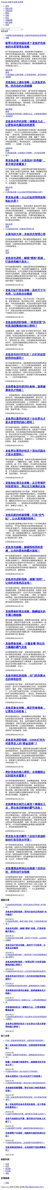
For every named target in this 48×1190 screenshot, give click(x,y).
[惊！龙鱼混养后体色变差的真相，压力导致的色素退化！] (26, 1099)
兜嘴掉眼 (9, 20)
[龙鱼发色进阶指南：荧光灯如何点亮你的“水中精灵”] (26, 907)
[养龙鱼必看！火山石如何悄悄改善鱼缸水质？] (24, 192)
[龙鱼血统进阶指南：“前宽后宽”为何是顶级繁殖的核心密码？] (26, 957)
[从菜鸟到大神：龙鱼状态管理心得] (19, 229)
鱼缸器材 (9, 22)
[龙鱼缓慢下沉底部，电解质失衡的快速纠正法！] (25, 1128)
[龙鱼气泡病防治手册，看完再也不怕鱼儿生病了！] (25, 1114)
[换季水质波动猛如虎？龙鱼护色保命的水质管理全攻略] (26, 38)
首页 (7, 6)
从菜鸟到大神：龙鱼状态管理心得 (25, 234)
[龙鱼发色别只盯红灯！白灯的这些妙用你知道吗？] (25, 971)
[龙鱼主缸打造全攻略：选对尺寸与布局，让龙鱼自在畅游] (26, 940)
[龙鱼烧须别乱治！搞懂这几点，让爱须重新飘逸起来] (26, 1002)
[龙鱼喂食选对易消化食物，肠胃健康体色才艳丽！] (25, 986)
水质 (7, 1166)
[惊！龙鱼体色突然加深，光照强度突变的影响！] (25, 1040)
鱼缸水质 (9, 8)
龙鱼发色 (9, 11)
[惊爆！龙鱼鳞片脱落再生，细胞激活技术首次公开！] (26, 1057)
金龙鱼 (8, 1169)
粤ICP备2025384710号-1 (34, 1187)
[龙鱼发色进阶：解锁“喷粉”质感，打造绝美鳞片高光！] (26, 924)
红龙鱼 (8, 1171)
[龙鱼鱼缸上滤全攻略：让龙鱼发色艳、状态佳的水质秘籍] (26, 77)
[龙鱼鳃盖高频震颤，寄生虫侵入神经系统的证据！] (25, 1083)
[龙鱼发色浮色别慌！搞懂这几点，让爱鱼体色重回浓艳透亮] (26, 116)
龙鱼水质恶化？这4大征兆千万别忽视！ (24, 1076)
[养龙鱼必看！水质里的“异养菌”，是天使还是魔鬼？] (26, 155)
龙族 (7, 1183)
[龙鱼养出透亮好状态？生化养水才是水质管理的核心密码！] (26, 1019)
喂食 (7, 13)
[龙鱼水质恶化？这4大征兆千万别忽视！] (21, 1071)
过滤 (7, 1164)
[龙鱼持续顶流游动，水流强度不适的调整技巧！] (25, 1143)
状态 (7, 18)
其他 (7, 25)
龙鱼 (7, 1173)
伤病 (7, 15)
